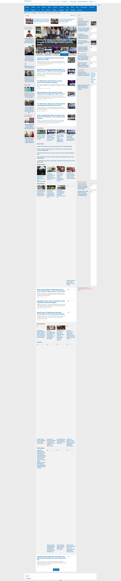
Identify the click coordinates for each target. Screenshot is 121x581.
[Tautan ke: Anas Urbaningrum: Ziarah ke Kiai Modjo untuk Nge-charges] (71, 232)
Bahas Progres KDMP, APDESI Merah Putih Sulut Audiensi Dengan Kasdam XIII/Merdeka (51, 290)
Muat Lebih (56, 569)
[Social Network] (95, 1)
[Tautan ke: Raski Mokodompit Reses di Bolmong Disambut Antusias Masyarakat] (61, 391)
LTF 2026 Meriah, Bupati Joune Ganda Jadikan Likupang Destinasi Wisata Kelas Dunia (56, 42)
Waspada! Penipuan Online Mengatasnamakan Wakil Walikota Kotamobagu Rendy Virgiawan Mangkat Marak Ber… (41, 463)
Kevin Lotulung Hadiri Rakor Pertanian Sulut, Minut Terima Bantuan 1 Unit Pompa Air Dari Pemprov (51, 116)
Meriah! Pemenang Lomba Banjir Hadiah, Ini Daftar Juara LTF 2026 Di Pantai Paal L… (51, 137)
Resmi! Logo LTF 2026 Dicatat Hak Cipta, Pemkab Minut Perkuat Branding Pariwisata (51, 313)
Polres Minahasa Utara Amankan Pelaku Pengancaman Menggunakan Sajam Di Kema (51, 93)
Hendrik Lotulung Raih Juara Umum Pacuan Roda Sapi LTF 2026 (50, 58)
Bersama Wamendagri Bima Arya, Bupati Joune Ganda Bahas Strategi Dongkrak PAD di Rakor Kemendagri (51, 334)
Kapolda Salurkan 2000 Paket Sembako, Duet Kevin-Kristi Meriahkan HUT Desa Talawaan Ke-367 (51, 558)
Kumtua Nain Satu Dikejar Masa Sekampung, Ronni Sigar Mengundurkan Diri (41, 178)
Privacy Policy (89, 288)
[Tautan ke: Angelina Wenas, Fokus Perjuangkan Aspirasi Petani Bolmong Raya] (41, 391)
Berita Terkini (40, 88)
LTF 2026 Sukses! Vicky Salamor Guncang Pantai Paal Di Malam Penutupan (49, 81)
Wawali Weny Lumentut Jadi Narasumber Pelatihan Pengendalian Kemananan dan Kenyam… (60, 176)
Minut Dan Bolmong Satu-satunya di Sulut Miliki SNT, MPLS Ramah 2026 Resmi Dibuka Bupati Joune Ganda (42, 20)
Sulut (27, 16)
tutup (99, 5)
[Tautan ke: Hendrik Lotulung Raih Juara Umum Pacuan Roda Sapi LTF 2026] (71, 60)
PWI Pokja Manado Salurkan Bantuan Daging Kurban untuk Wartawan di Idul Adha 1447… (41, 193)
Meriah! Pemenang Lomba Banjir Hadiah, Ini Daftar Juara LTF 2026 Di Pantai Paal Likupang (51, 70)
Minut (38, 65)
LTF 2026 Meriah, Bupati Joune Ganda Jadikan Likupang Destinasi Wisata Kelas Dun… (71, 137)
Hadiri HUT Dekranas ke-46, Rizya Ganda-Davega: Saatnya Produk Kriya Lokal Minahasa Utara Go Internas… (71, 334)
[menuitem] (40, 51)
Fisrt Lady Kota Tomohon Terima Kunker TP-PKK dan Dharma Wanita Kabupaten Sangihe (71, 175)
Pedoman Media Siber (82, 288)
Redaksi (79, 290)
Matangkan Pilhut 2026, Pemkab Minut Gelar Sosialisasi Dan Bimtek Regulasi (51, 301)
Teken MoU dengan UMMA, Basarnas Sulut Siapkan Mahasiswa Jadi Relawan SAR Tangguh (67, 20)
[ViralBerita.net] (28, 1)
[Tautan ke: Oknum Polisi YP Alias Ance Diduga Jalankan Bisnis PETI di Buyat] (61, 497)
